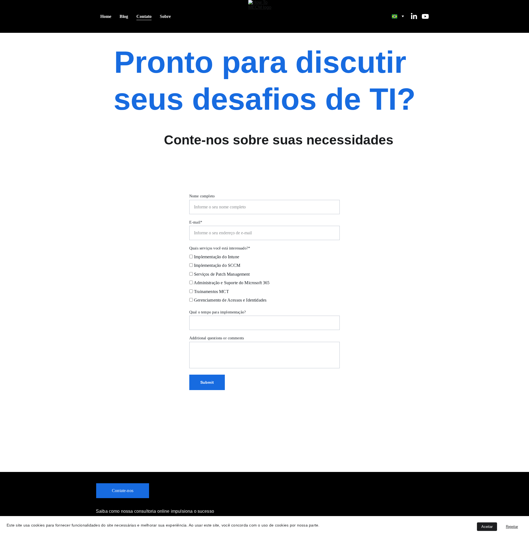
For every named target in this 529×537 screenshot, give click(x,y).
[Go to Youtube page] (425, 16)
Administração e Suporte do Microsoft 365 (231, 282)
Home (105, 16)
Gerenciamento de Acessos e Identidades (229, 300)
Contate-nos (122, 490)
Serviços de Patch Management (221, 274)
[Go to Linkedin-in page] (416, 16)
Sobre (165, 16)
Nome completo (202, 196)
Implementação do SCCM (217, 265)
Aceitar (487, 527)
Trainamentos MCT (211, 291)
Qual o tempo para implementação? (217, 312)
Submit (207, 382)
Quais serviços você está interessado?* (219, 248)
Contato (144, 16)
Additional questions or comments (216, 338)
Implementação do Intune (216, 256)
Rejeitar (512, 527)
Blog (124, 16)
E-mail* (195, 222)
